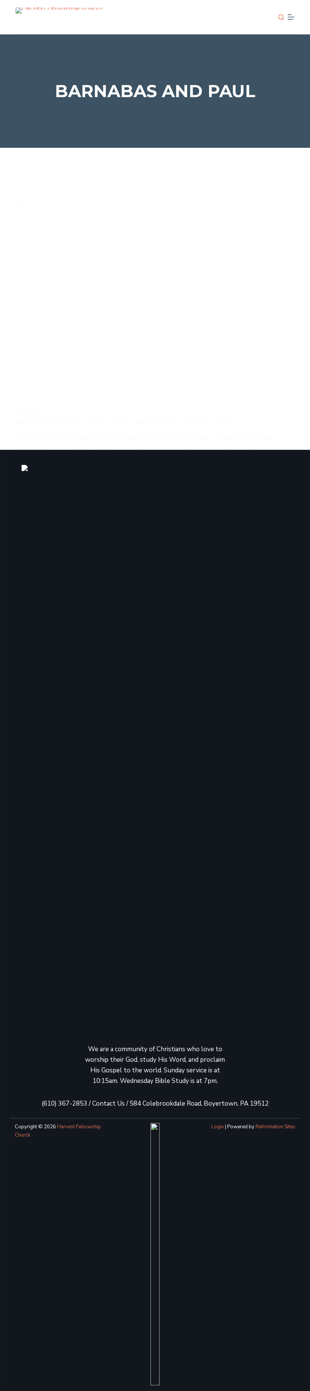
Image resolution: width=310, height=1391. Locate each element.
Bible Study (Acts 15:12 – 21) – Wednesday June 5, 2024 (124, 422)
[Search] (281, 17)
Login (217, 1126)
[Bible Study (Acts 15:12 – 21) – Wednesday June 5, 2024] (155, 305)
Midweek (26, 413)
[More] (291, 17)
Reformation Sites (275, 1126)
